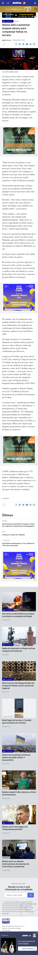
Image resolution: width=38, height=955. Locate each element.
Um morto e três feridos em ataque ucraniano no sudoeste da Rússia (18, 615)
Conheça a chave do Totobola (13, 534)
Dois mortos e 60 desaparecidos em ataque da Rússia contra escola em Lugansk (18, 685)
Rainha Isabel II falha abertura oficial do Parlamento (19, 793)
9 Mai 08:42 (5, 655)
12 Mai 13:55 (6, 726)
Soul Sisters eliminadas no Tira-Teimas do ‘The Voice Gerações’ (18, 544)
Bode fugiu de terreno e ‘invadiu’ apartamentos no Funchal (17, 721)
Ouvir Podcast (27, 948)
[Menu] (3, 3)
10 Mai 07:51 (6, 764)
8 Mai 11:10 (5, 692)
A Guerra (5, 498)
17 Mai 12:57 (6, 833)
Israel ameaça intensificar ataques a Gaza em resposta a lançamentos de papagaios (18, 525)
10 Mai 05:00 (6, 798)
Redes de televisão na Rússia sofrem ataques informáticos (18, 649)
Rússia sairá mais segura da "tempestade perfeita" (15, 828)
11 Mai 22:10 (6, 620)
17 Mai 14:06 (6, 870)
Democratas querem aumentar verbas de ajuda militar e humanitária (16, 757)
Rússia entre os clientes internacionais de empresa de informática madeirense (15, 864)
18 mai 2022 (19, 40)
